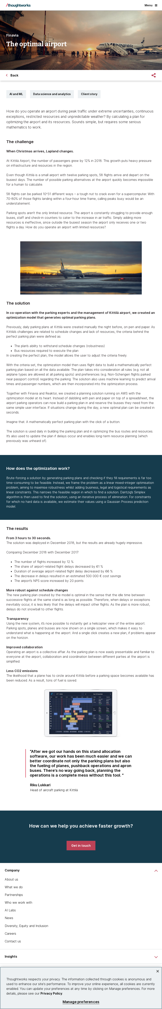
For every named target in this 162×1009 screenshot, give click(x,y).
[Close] (157, 971)
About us (11, 879)
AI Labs (10, 910)
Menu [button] (149, 5)
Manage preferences (81, 1002)
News (9, 918)
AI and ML (16, 94)
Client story (89, 94)
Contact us (13, 941)
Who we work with (18, 902)
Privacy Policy (51, 993)
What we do (14, 887)
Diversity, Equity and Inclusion (26, 926)
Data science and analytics (52, 94)
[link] (81, 845)
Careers (10, 933)
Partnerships (14, 895)
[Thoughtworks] (18, 5)
